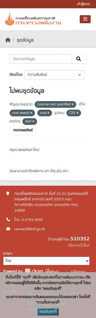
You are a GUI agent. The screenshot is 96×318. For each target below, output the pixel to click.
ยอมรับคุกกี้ (48, 311)
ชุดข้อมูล (25, 40)
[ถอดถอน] (73, 104)
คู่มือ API (61, 171)
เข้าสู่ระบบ (83, 4)
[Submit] (79, 59)
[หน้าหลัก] (8, 40)
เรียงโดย (16, 74)
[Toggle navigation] (85, 19)
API (47, 171)
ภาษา (7, 253)
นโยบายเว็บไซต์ (79, 245)
